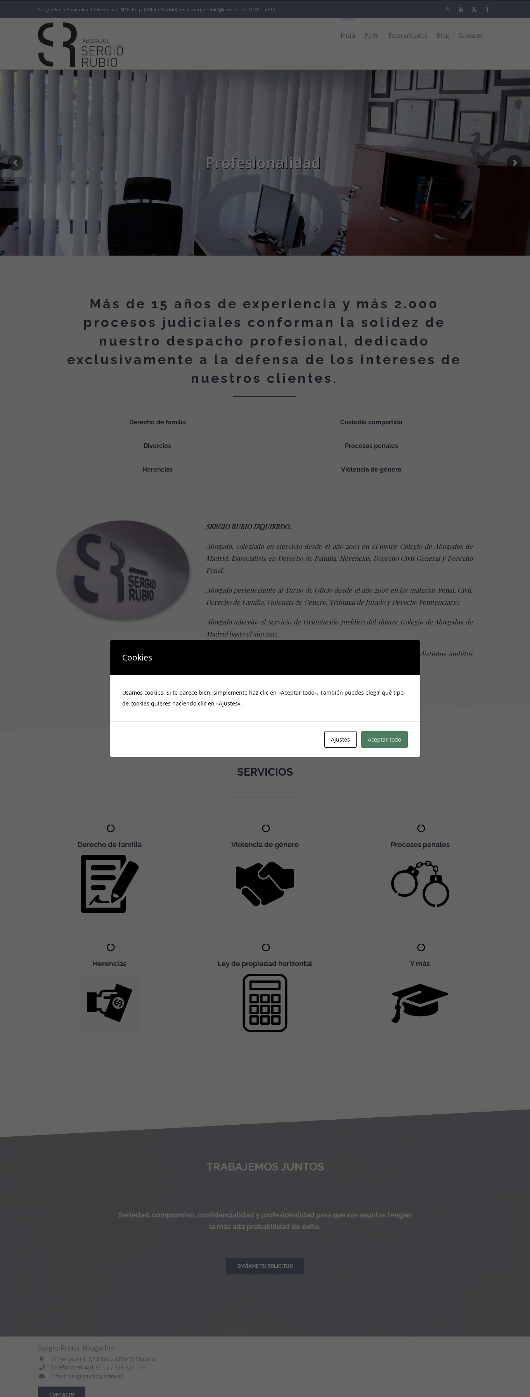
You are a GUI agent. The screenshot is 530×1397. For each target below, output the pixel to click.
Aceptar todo (384, 739)
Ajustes (340, 739)
